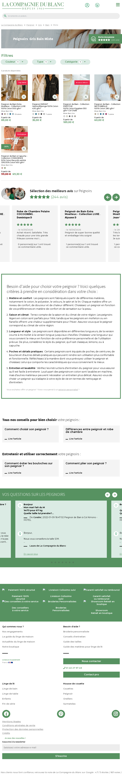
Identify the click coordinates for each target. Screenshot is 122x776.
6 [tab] (67, 563)
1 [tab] (49, 563)
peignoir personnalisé (68, 390)
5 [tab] (63, 563)
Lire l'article (14, 438)
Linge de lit (8, 683)
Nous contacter (91, 661)
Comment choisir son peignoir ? (27, 429)
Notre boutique (10, 646)
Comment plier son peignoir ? (86, 463)
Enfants (6, 698)
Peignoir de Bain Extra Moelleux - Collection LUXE (82, 213)
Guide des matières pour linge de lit (83, 646)
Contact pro (91, 674)
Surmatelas (69, 703)
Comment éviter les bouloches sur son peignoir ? (29, 465)
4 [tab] (60, 563)
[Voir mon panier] (96, 4)
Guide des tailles (72, 641)
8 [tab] (74, 563)
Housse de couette (73, 683)
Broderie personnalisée (76, 631)
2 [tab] (52, 563)
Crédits (6, 733)
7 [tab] (70, 563)
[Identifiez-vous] (86, 4)
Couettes (68, 688)
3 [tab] (56, 563)
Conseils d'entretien (74, 636)
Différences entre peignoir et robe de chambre (89, 431)
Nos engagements (12, 631)
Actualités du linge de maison (18, 641)
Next (116, 197)
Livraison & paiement (11, 661)
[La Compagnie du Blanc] (33, 6)
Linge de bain (9, 688)
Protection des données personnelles (22, 729)
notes (115, 772)
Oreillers (67, 698)
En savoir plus (31, 554)
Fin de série (8, 703)
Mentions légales (11, 721)
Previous (107, 197)
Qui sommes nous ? (13, 626)
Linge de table (10, 693)
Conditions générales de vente (18, 725)
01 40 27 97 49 (74, 668)
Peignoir (68, 693)
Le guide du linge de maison (17, 636)
